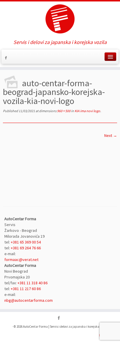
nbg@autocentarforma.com (28, 300)
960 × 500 (63, 111)
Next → (110, 135)
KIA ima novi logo (87, 111)
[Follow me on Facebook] (7, 58)
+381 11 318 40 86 (32, 282)
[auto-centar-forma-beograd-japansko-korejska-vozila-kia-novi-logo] (60, 167)
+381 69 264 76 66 (26, 247)
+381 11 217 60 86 (26, 288)
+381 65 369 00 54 (26, 242)
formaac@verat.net (21, 259)
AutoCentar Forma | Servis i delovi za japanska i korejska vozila (65, 326)
